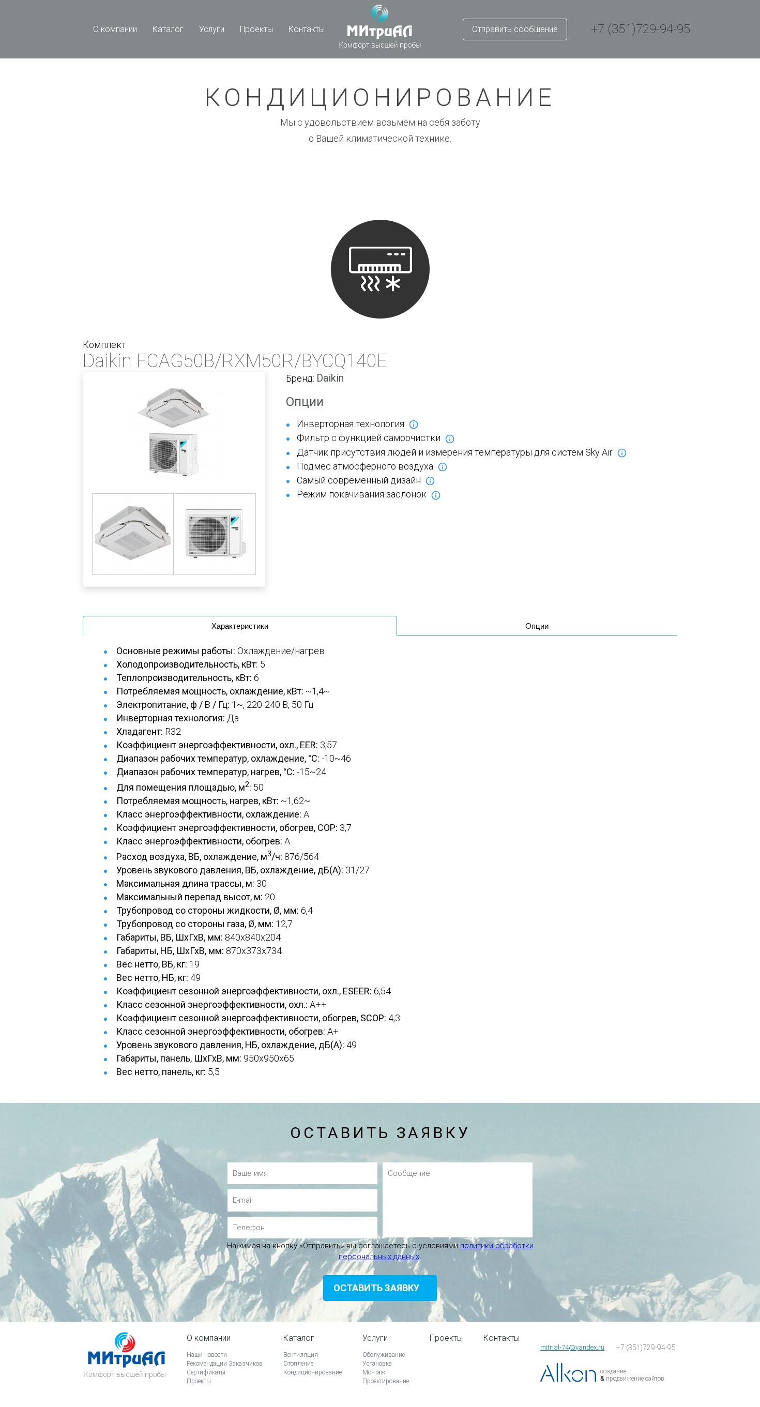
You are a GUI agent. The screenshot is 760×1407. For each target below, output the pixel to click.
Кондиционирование (312, 1372)
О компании (115, 29)
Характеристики (239, 626)
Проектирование (385, 1381)
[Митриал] (125, 1369)
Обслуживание (383, 1354)
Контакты (306, 29)
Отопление (298, 1363)
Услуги (211, 29)
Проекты (256, 29)
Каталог (168, 29)
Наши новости (207, 1354)
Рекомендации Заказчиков (225, 1363)
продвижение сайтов (635, 1378)
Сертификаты (206, 1372)
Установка (377, 1363)
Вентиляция (300, 1354)
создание (613, 1371)
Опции (537, 626)
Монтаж (373, 1372)
